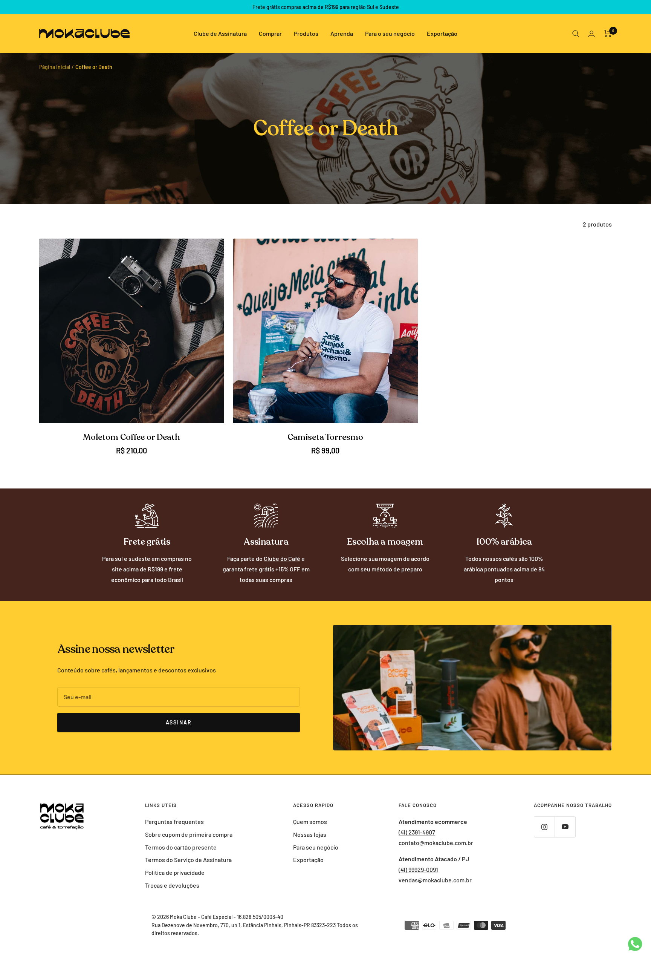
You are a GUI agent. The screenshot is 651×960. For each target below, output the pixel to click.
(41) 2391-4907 (417, 832)
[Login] (591, 34)
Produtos (306, 33)
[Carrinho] (608, 33)
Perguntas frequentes (174, 821)
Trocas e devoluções (172, 885)
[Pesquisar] (575, 33)
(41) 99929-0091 (418, 869)
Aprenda (341, 33)
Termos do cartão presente (181, 847)
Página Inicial (54, 67)
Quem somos (310, 821)
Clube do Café (282, 558)
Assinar (179, 722)
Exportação (442, 33)
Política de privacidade (175, 872)
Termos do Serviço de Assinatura (188, 859)
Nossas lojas (309, 834)
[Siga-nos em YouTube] (565, 826)
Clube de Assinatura (220, 33)
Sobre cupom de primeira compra (188, 834)
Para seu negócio (315, 847)
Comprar (270, 33)
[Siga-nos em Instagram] (544, 826)
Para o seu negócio (390, 33)
